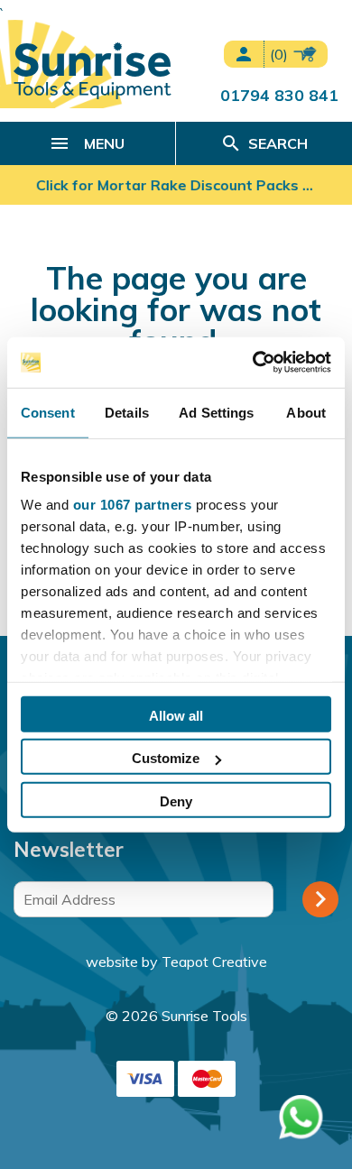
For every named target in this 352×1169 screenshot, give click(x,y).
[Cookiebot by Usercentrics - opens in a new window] (253, 362)
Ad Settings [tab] (216, 411)
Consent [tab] (48, 411)
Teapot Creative (214, 962)
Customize (165, 758)
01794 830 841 (279, 95)
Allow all (176, 715)
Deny (176, 800)
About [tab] (306, 411)
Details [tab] (127, 411)
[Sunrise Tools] (92, 70)
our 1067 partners (132, 504)
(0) (281, 54)
